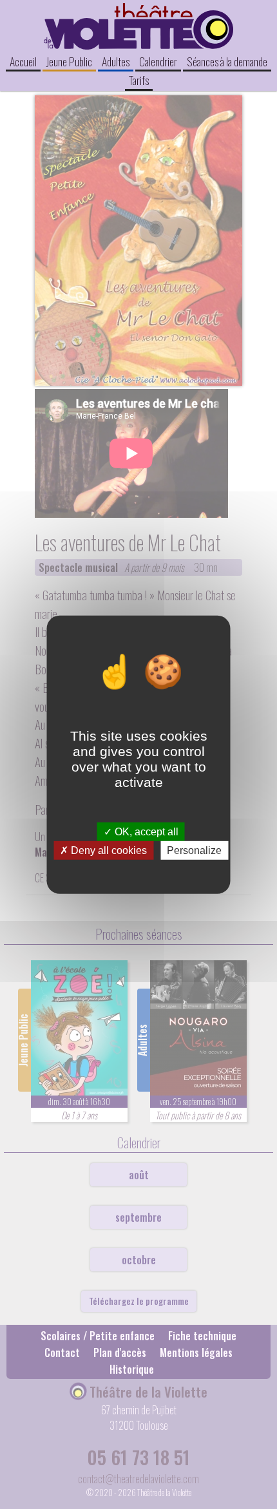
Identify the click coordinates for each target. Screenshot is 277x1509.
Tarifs (139, 79)
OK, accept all (145, 831)
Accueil (23, 61)
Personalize (194, 850)
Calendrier (158, 61)
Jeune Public (69, 61)
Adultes (115, 61)
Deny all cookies (107, 850)
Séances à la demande (227, 61)
